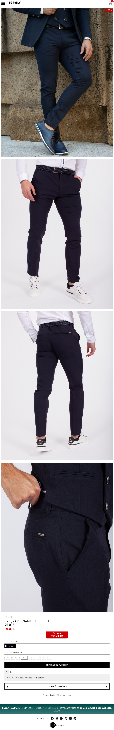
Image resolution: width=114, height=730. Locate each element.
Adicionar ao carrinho (57, 665)
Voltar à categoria (57, 686)
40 (24, 658)
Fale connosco (64, 695)
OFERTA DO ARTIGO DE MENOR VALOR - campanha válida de (57, 709)
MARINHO (11, 646)
